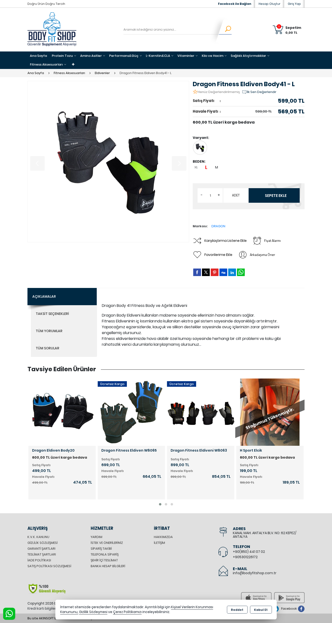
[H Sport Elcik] (270, 411)
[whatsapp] (241, 272)
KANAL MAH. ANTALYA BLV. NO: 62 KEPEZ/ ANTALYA (264, 534)
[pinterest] (214, 272)
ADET (236, 195)
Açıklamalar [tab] (44, 296)
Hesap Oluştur (269, 4)
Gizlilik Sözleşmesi (42, 542)
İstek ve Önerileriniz (107, 542)
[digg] (223, 272)
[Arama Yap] (225, 29)
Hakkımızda (163, 537)
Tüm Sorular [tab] (47, 348)
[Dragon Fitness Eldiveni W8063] (200, 411)
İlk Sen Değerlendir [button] (261, 92)
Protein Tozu (62, 55)
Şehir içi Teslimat (104, 560)
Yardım (96, 537)
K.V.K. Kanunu (38, 537)
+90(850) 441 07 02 (249, 551)
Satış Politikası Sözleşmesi (49, 566)
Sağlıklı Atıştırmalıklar (248, 55)
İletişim (159, 542)
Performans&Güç (124, 55)
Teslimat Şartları (41, 554)
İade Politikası (39, 560)
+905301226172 (245, 557)
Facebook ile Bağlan (234, 4)
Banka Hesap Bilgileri (108, 566)
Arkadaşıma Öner (262, 254)
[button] (160, 504)
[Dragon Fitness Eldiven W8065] (131, 411)
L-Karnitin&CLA (158, 55)
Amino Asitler (91, 55)
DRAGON (218, 226)
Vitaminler (185, 55)
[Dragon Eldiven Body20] (62, 411)
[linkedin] (232, 272)
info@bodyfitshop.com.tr (254, 573)
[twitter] (206, 272)
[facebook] (197, 272)
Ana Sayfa (38, 55)
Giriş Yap (294, 4)
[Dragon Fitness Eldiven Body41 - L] (108, 161)
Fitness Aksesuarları (46, 64)
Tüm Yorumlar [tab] (49, 330)
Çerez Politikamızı (127, 612)
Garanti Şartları (41, 548)
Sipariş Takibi (101, 548)
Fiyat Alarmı (272, 240)
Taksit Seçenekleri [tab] (52, 313)
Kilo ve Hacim (212, 55)
